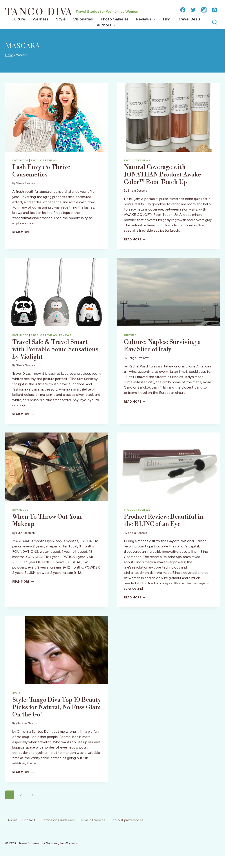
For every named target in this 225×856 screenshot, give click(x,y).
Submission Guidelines (57, 820)
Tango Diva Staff (138, 358)
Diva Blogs (20, 160)
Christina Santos (26, 723)
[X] (193, 10)
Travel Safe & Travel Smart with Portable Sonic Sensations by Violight (55, 349)
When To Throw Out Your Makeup (47, 520)
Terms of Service (92, 820)
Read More (23, 232)
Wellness (40, 19)
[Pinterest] (214, 10)
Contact (28, 820)
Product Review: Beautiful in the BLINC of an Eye (163, 520)
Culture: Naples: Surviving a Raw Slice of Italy (162, 345)
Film (166, 19)
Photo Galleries (114, 19)
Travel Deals (189, 19)
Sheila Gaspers (25, 183)
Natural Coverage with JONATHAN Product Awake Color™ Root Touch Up (162, 174)
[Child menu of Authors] (106, 25)
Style (60, 19)
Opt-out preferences (126, 820)
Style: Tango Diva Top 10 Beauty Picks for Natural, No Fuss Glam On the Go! (56, 707)
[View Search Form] (215, 22)
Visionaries (83, 19)
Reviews (65, 335)
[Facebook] (183, 10)
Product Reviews (44, 160)
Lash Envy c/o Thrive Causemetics (41, 170)
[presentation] (56, 117)
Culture (18, 19)
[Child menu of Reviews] (145, 19)
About (12, 820)
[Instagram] (204, 10)
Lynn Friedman (25, 532)
